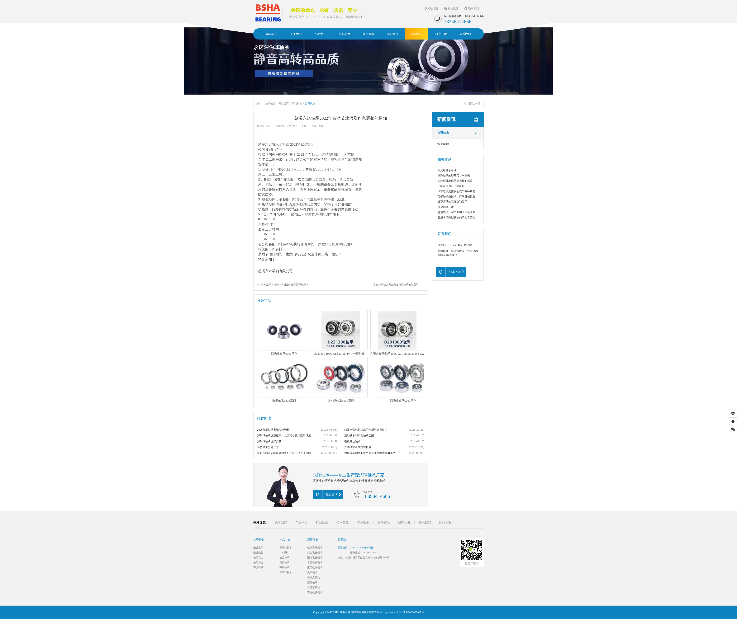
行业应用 (322, 522)
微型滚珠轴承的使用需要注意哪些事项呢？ (369, 453)
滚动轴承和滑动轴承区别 (359, 435)
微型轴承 (284, 562)
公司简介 (258, 562)
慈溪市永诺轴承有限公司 (365, 612)
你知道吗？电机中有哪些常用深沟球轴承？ (285, 284)
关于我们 (281, 522)
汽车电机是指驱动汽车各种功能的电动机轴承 (464, 191)
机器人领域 (313, 577)
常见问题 (443, 144)
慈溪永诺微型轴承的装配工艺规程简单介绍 (463, 217)
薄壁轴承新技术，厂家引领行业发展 (459, 196)
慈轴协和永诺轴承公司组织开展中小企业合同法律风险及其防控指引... (286, 453)
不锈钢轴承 (285, 547)
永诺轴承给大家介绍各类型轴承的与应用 (395, 284)
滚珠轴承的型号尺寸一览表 (454, 175)
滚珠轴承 (312, 582)
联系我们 (473, 8)
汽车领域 (312, 572)
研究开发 (404, 522)
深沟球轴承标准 (447, 170)
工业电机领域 (314, 592)
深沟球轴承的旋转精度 (357, 447)
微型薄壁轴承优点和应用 (452, 201)
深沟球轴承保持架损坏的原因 (455, 180)
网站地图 (432, 8)
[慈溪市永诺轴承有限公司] (267, 12)
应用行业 (312, 539)
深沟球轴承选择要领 (269, 441)
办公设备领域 (314, 552)
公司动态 (310, 103)
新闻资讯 (297, 103)
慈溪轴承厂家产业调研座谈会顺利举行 (460, 212)
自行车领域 (313, 587)
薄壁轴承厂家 (446, 207)
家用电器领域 (314, 567)
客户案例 (363, 522)
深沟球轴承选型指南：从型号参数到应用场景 (284, 435)
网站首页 (284, 103)
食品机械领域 (314, 562)
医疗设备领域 (314, 557)
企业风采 (258, 547)
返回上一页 (474, 103)
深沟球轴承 (285, 572)
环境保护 (258, 567)
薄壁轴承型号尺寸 (268, 447)
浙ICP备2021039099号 (411, 612)
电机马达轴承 (352, 441)
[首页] (257, 103)
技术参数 (342, 522)
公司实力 (258, 557)
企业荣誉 (258, 552)
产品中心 (301, 522)
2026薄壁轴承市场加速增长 (273, 429)
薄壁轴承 (284, 567)
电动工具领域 (314, 547)
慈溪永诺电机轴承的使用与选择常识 (365, 429)
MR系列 (283, 552)
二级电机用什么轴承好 (451, 186)
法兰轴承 (284, 557)
